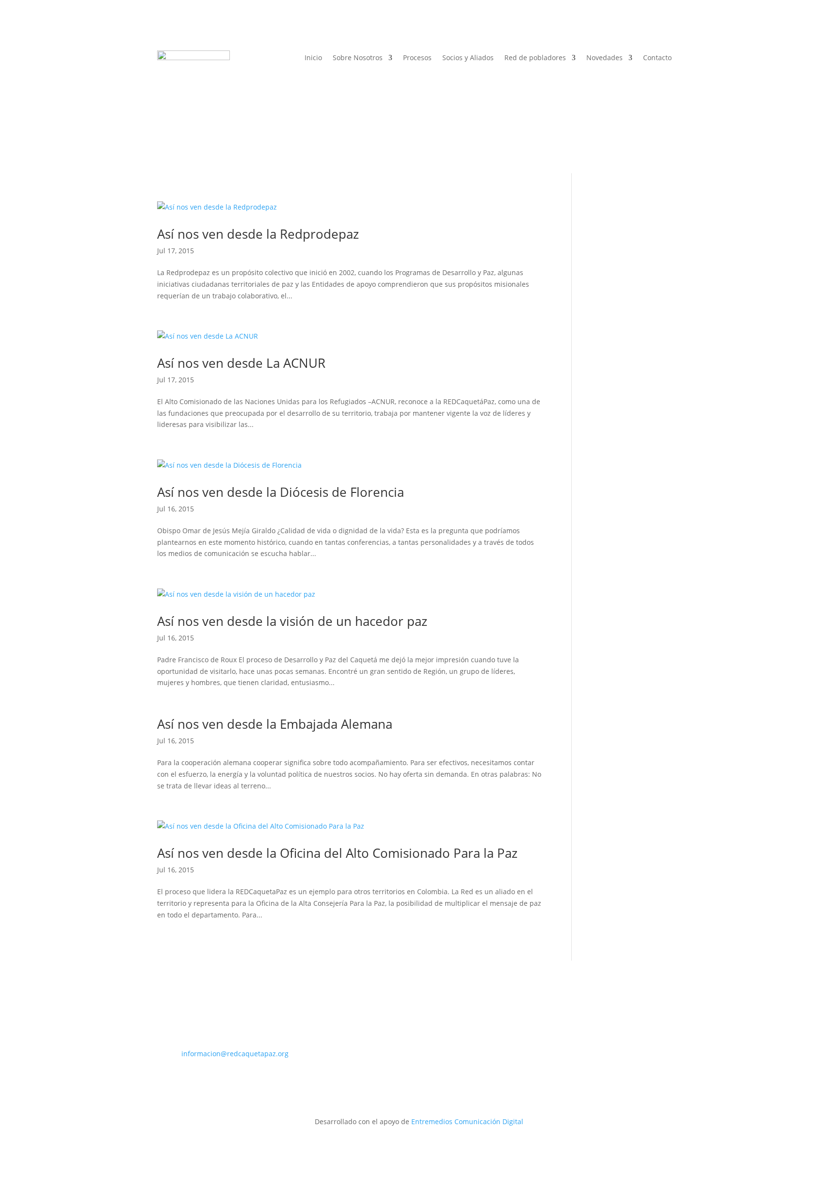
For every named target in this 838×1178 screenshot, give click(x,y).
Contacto (657, 58)
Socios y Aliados (468, 58)
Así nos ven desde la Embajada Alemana (274, 724)
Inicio (313, 58)
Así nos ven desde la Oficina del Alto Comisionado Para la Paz (337, 853)
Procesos (417, 58)
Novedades (604, 58)
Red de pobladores (535, 58)
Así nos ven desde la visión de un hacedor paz (292, 621)
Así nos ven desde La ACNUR (241, 363)
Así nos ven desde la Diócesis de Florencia (280, 492)
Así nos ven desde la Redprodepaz (258, 234)
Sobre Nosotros (358, 58)
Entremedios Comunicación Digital (467, 1121)
